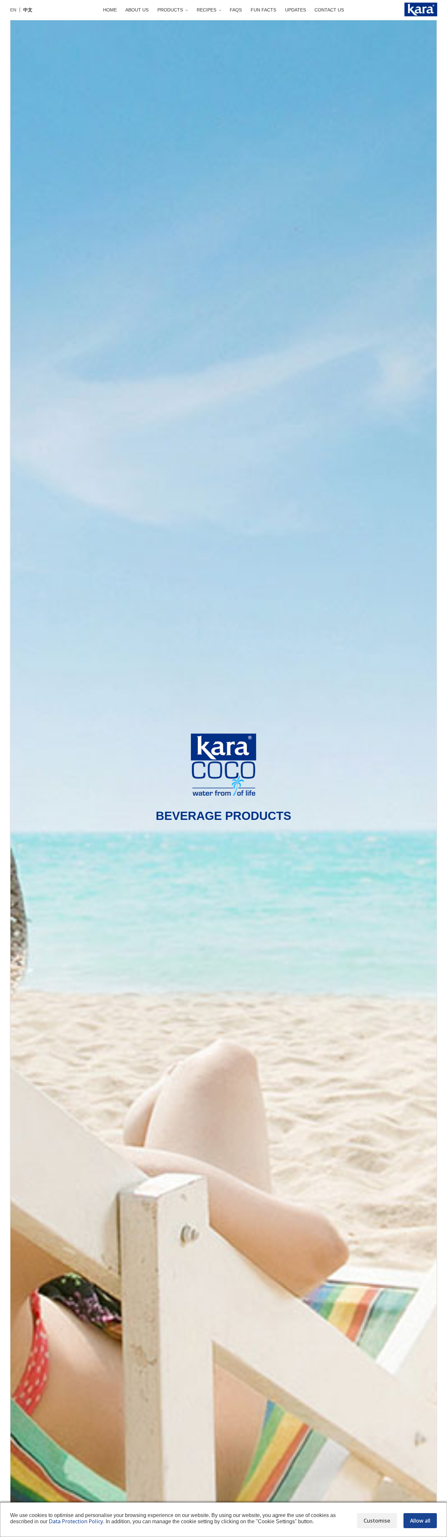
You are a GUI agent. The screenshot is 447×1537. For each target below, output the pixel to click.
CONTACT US (329, 9)
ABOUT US (137, 9)
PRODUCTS (170, 9)
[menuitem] (13, 10)
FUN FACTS (263, 9)
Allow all (420, 1520)
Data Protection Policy (76, 1521)
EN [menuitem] (13, 9)
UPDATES (295, 9)
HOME (110, 9)
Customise (377, 1520)
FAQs (236, 9)
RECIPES (206, 9)
